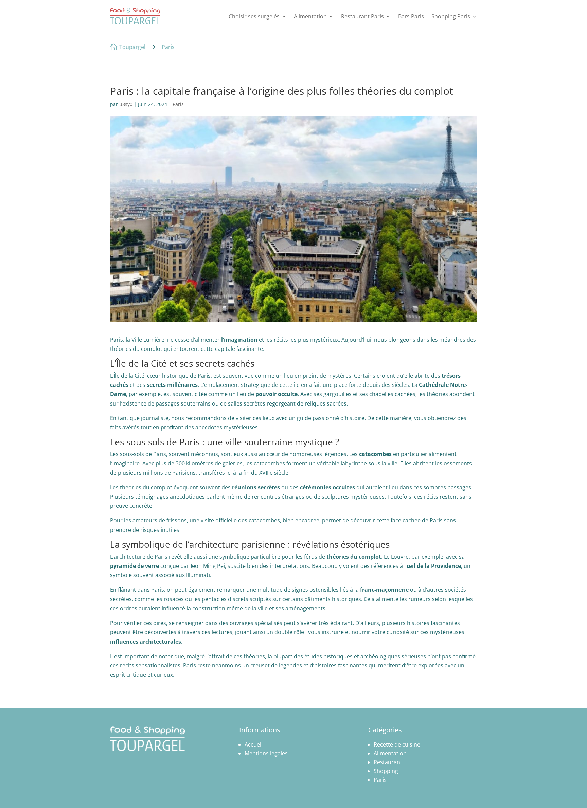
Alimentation (310, 16)
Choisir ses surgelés (254, 16)
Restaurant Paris (362, 16)
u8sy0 (125, 104)
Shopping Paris (450, 16)
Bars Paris (411, 16)
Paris (168, 47)
